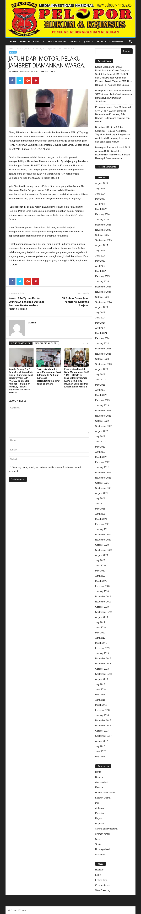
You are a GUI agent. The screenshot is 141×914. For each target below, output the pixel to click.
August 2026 (101, 183)
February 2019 (102, 648)
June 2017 (100, 751)
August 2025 (101, 245)
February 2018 (102, 710)
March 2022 (101, 457)
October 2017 (102, 730)
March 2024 (101, 333)
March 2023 (101, 395)
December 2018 (103, 658)
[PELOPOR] (70, 18)
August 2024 (101, 307)
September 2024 (103, 302)
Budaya (99, 777)
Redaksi (37, 41)
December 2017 (103, 720)
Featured (99, 787)
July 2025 (100, 250)
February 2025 (102, 276)
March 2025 (101, 271)
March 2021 (101, 519)
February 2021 (102, 524)
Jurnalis (89, 41)
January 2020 (102, 591)
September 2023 (103, 364)
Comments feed (103, 885)
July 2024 (100, 312)
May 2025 (100, 261)
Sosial (98, 844)
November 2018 (103, 663)
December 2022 (103, 410)
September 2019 (103, 612)
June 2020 (100, 565)
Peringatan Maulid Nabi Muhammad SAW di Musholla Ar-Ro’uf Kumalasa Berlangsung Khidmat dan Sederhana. (48, 376)
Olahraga (75, 41)
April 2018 (100, 699)
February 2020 (102, 586)
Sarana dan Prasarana (106, 828)
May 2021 (100, 508)
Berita (23, 41)
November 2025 (103, 230)
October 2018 (102, 669)
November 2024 (103, 292)
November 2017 (103, 725)
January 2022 (102, 467)
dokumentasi (101, 782)
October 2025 (102, 235)
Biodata (101, 41)
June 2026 (100, 193)
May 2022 (100, 446)
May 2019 (100, 632)
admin (14, 71)
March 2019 (101, 643)
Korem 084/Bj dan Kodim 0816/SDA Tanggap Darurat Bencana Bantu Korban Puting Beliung (26, 303)
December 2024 (103, 286)
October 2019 (102, 607)
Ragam (98, 818)
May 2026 (100, 199)
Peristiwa (99, 813)
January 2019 (102, 653)
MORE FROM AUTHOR (45, 343)
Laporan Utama (102, 797)
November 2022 (103, 415)
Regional (99, 823)
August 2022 (101, 431)
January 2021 (102, 529)
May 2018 (100, 694)
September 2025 (103, 240)
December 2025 (103, 224)
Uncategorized (102, 849)
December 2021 (103, 472)
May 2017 (100, 756)
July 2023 (100, 374)
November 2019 (103, 601)
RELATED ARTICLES (20, 343)
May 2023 (100, 385)
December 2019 (103, 596)
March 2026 (101, 209)
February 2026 (102, 214)
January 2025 (102, 281)
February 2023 (102, 400)
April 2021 (100, 514)
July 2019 (100, 622)
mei (97, 803)
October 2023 (102, 359)
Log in (98, 875)
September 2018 (103, 674)
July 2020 (100, 560)
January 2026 (102, 219)
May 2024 (100, 323)
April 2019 (100, 638)
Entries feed (101, 880)
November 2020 (103, 539)
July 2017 (100, 746)
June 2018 (100, 689)
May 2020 (100, 570)
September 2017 (103, 736)
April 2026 (100, 204)
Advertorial (116, 41)
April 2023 (100, 390)
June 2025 (100, 255)
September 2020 (103, 550)
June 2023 (100, 379)
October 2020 (102, 545)
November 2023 (103, 354)
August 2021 (101, 493)
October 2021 (102, 483)
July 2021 (100, 498)
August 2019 (101, 617)
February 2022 (102, 462)
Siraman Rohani (57, 41)
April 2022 (100, 452)
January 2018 (102, 715)
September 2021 (103, 488)
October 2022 (102, 421)
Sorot (98, 839)
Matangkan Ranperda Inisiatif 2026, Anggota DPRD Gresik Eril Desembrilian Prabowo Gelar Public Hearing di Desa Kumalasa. (113, 153)
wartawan (100, 854)
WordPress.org (102, 890)
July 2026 (100, 188)
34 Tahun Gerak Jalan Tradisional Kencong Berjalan (75, 301)
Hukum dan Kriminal (105, 792)
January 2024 (102, 343)
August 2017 (101, 741)
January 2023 (102, 405)
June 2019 (100, 627)
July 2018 (100, 684)
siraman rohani (102, 834)
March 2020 (101, 581)
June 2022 (100, 441)
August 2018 (101, 679)
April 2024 (100, 328)
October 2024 (102, 297)
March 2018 (101, 705)
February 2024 (102, 338)
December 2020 (103, 534)
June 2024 (100, 317)
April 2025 (100, 266)
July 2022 (100, 436)
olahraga (99, 808)
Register (99, 869)
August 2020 (101, 555)
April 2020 (100, 576)
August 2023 (101, 369)
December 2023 (103, 348)
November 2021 (103, 477)
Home (13, 41)
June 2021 (100, 503)
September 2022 (103, 426)
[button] (130, 41)
